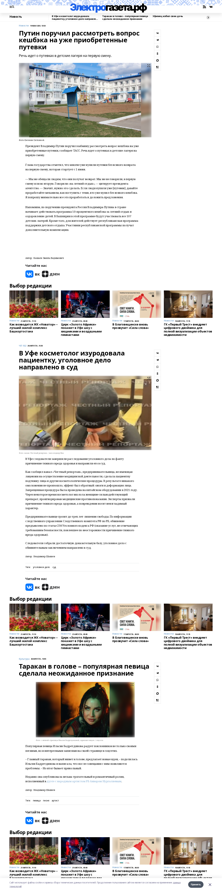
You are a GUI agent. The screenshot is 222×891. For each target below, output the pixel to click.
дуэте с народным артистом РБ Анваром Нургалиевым (83, 781)
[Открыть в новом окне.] (32, 274)
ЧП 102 (22, 345)
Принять (196, 884)
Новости (24, 25)
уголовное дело (41, 567)
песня (46, 800)
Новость (15, 16)
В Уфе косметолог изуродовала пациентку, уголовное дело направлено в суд (75, 17)
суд (54, 567)
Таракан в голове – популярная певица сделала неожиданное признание (125, 17)
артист (55, 800)
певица (36, 800)
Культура (24, 659)
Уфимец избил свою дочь (168, 16)
